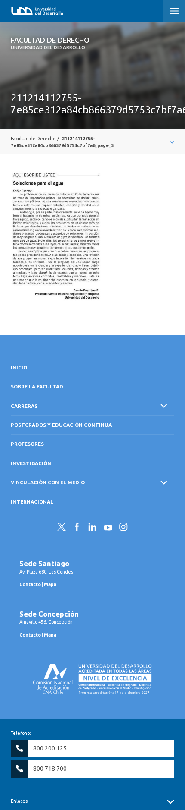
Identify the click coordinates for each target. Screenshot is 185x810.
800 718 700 (50, 768)
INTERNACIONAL (32, 501)
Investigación (31, 463)
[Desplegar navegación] (92, 141)
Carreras (24, 406)
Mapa (50, 584)
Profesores (27, 444)
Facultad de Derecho (50, 43)
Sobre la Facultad (37, 386)
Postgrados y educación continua (61, 425)
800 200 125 (50, 748)
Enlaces (19, 801)
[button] (174, 11)
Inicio (19, 367)
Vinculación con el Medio (48, 482)
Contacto (30, 584)
